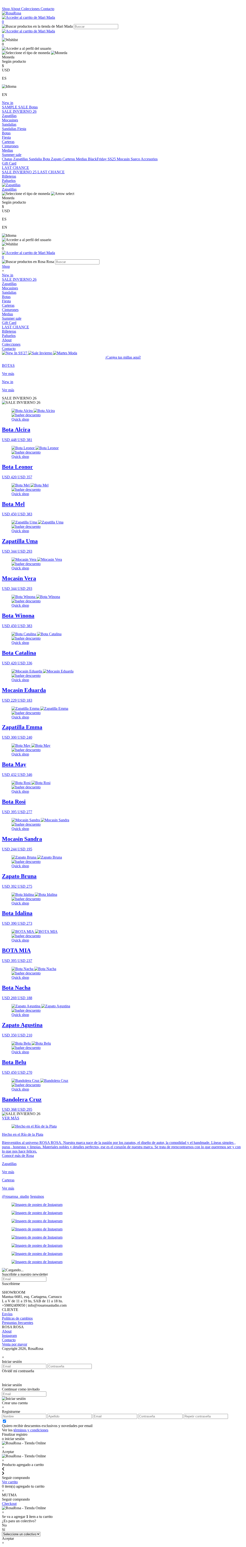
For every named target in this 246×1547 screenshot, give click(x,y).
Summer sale (11, 155)
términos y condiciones (30, 1430)
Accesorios (149, 159)
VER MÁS (10, 1118)
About (16, 9)
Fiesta (21, 129)
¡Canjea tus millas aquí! (123, 357)
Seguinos (37, 1196)
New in (7, 103)
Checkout (9, 1504)
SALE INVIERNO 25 (19, 172)
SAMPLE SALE (15, 107)
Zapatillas (9, 116)
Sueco (136, 159)
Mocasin (124, 159)
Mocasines (10, 120)
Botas (33, 107)
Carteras (8, 142)
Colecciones (31, 9)
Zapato (56, 159)
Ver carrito (10, 1482)
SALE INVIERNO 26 (19, 111)
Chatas (7, 159)
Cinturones (10, 146)
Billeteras (9, 176)
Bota (47, 159)
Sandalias (9, 124)
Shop (6, 9)
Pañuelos (9, 181)
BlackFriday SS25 (102, 159)
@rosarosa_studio (15, 1196)
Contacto (47, 9)
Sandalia (36, 159)
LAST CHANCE (15, 168)
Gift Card (9, 163)
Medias (7, 150)
